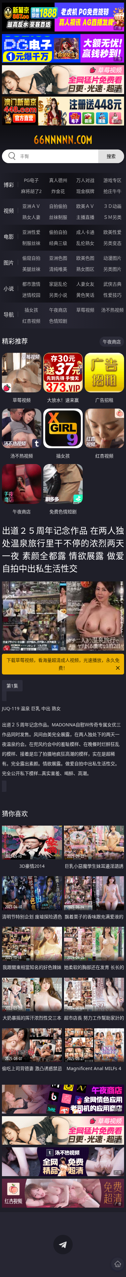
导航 (9, 314)
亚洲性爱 (31, 232)
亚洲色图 (58, 258)
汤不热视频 (112, 310)
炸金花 (58, 191)
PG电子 (31, 180)
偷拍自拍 (58, 232)
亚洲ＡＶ (31, 206)
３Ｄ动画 (112, 206)
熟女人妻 (31, 217)
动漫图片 (112, 258)
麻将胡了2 (31, 191)
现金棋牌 (85, 191)
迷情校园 (31, 295)
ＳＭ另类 (112, 217)
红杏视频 (31, 321)
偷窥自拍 (31, 258)
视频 (9, 210)
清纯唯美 (58, 269)
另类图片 (112, 269)
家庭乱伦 (58, 284)
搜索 (111, 156)
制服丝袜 (31, 243)
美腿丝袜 (31, 269)
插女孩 (31, 310)
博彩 (9, 184)
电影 (9, 236)
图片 (9, 262)
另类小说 (58, 295)
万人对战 (85, 180)
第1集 (12, 686)
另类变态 (112, 243)
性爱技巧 (112, 295)
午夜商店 (58, 310)
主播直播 (85, 217)
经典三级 (58, 243)
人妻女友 (85, 284)
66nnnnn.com (63, 139)
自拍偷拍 (58, 206)
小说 (9, 288)
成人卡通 (85, 232)
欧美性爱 (112, 232)
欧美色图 (85, 258)
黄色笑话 (85, 295)
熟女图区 (85, 269)
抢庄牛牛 (112, 191)
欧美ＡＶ (85, 206)
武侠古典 (112, 284)
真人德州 (58, 180)
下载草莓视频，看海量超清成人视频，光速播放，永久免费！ (63, 664)
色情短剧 (58, 321)
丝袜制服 (58, 217)
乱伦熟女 (85, 243)
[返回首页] (117, 1264)
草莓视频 (85, 310)
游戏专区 (112, 180)
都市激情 (31, 284)
